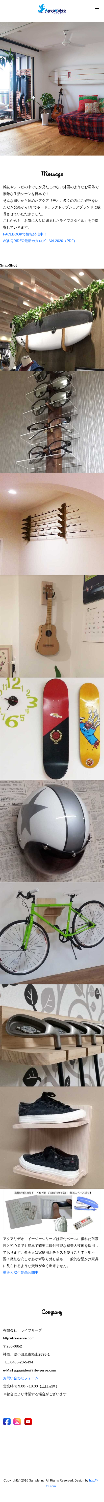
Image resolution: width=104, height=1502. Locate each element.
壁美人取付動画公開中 (20, 1272)
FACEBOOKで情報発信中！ (25, 234)
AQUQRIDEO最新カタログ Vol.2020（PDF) (39, 241)
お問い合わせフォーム (20, 1378)
